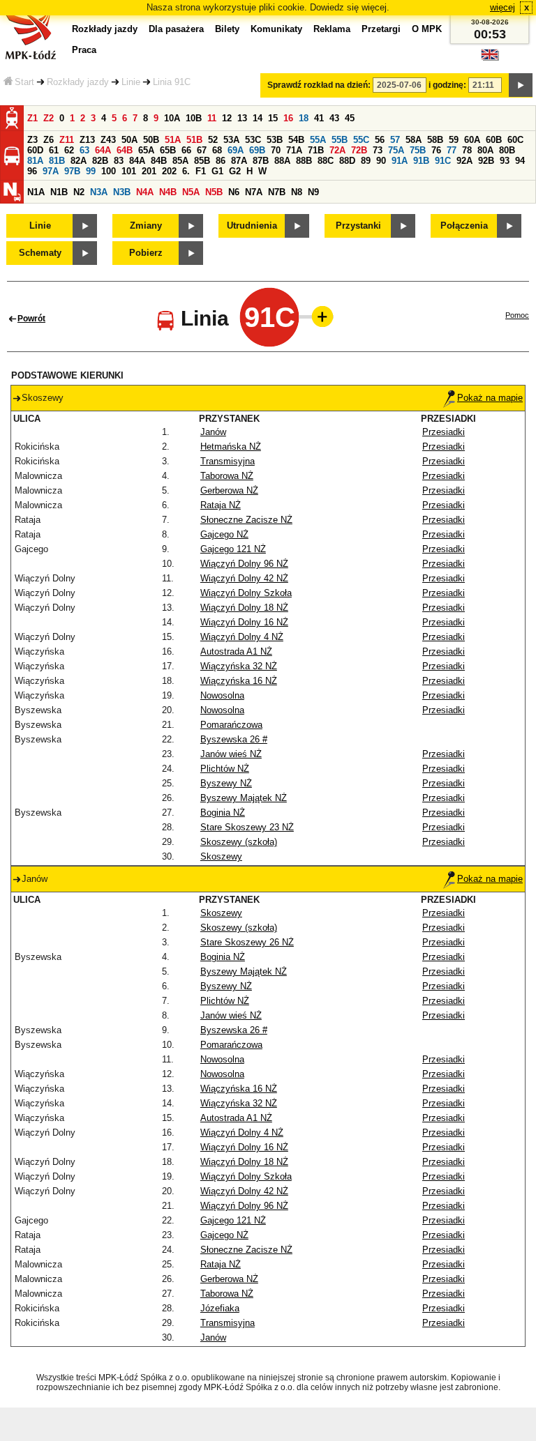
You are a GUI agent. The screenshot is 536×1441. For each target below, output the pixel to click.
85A (180, 160)
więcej (502, 7)
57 (395, 140)
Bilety (227, 29)
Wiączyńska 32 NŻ (238, 666)
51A (173, 140)
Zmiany (146, 225)
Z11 (66, 140)
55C (361, 140)
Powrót (31, 318)
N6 (233, 192)
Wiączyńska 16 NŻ (238, 681)
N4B (168, 192)
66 (186, 150)
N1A (36, 192)
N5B (214, 192)
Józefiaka (219, 1308)
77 (451, 150)
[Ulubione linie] (318, 316)
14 (257, 118)
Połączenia (464, 225)
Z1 (32, 118)
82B (100, 160)
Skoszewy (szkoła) (238, 842)
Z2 (48, 118)
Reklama (331, 29)
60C (515, 140)
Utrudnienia (252, 225)
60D (35, 150)
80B (507, 150)
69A (236, 150)
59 (454, 140)
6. (186, 171)
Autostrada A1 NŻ (236, 651)
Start (24, 82)
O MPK (427, 29)
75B (418, 150)
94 (520, 160)
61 (54, 150)
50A (129, 140)
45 (350, 118)
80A (485, 150)
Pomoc (517, 315)
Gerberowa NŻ (229, 490)
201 (149, 171)
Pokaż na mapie (490, 397)
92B (486, 160)
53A (231, 140)
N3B (122, 192)
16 (288, 118)
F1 (200, 171)
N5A (191, 192)
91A (400, 160)
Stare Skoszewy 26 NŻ (247, 942)
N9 (313, 192)
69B (257, 150)
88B (304, 160)
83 (119, 160)
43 (334, 118)
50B (151, 140)
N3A (98, 192)
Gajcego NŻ (224, 534)
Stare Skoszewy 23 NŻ (247, 827)
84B (159, 160)
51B (194, 140)
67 (202, 150)
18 (303, 118)
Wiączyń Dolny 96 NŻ (244, 563)
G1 (217, 171)
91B (421, 160)
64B (125, 150)
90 (381, 160)
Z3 (32, 140)
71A (294, 150)
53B (275, 140)
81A (35, 160)
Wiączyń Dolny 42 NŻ (244, 578)
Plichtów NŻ (224, 768)
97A (51, 171)
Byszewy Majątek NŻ (243, 798)
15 (273, 118)
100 (108, 171)
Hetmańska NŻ (230, 446)
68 (217, 150)
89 (366, 160)
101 (128, 171)
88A (282, 160)
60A (472, 140)
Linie (130, 82)
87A (239, 160)
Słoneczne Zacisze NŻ (246, 519)
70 (276, 150)
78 (467, 150)
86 (220, 160)
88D (347, 160)
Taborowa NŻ (226, 476)
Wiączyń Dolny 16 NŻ (244, 622)
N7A (253, 192)
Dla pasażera (176, 29)
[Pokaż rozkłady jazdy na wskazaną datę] (521, 85)
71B (316, 150)
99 (91, 171)
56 (380, 140)
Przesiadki (443, 432)
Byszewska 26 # (233, 739)
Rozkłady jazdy (78, 82)
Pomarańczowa (231, 724)
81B (57, 160)
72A (337, 150)
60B (494, 140)
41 (319, 118)
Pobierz (146, 252)
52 (213, 140)
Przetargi (381, 29)
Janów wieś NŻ (231, 754)
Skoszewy (221, 856)
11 (211, 118)
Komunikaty (276, 29)
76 (436, 150)
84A (137, 160)
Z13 (87, 140)
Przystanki (358, 225)
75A (396, 150)
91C (443, 160)
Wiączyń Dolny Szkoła (246, 593)
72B (359, 150)
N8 (296, 192)
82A (78, 160)
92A (464, 160)
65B (168, 150)
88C (326, 160)
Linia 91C (172, 82)
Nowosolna (222, 695)
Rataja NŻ (220, 505)
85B (202, 160)
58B (435, 140)
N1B (59, 192)
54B (296, 140)
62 (69, 150)
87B (261, 160)
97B (72, 171)
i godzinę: (447, 85)
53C (253, 140)
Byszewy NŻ (226, 783)
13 (242, 118)
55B (340, 140)
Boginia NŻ (222, 812)
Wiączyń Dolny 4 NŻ (241, 637)
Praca (84, 50)
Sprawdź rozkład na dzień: (319, 85)
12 (227, 118)
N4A (145, 192)
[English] (490, 58)
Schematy (40, 252)
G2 (235, 171)
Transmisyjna (227, 461)
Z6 (48, 140)
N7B (276, 192)
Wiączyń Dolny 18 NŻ (244, 607)
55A (318, 140)
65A (146, 150)
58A (413, 140)
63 (84, 150)
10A (172, 118)
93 (504, 160)
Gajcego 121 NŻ (233, 549)
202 (169, 171)
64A (103, 150)
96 (32, 171)
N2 (78, 192)
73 (377, 150)
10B (194, 118)
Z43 (108, 140)
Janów (213, 432)
